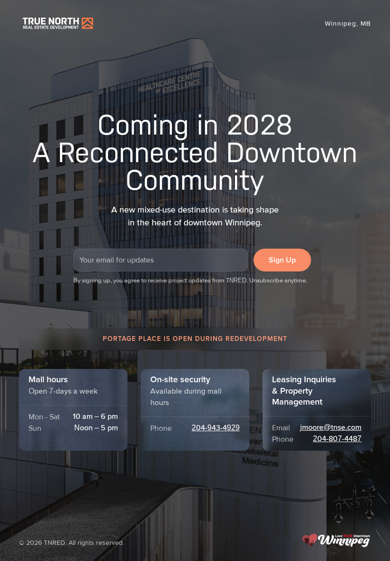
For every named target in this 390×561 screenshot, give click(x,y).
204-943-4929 (216, 428)
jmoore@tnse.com (330, 428)
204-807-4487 (337, 439)
